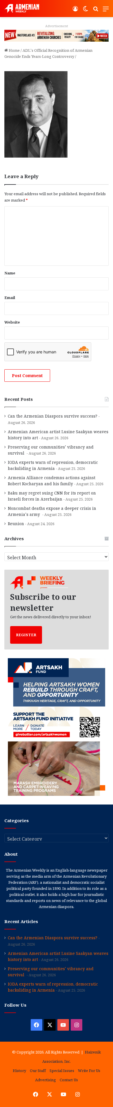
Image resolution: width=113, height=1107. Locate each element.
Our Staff (38, 1070)
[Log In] (75, 10)
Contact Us (69, 1079)
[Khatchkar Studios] (56, 35)
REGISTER (26, 634)
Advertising (45, 1079)
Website (12, 322)
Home (14, 50)
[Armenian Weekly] (21, 8)
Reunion (16, 523)
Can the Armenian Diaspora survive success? (52, 416)
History (19, 1070)
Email (9, 297)
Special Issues (62, 1070)
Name (9, 273)
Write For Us (89, 1070)
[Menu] (106, 10)
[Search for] (96, 10)
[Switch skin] (85, 10)
